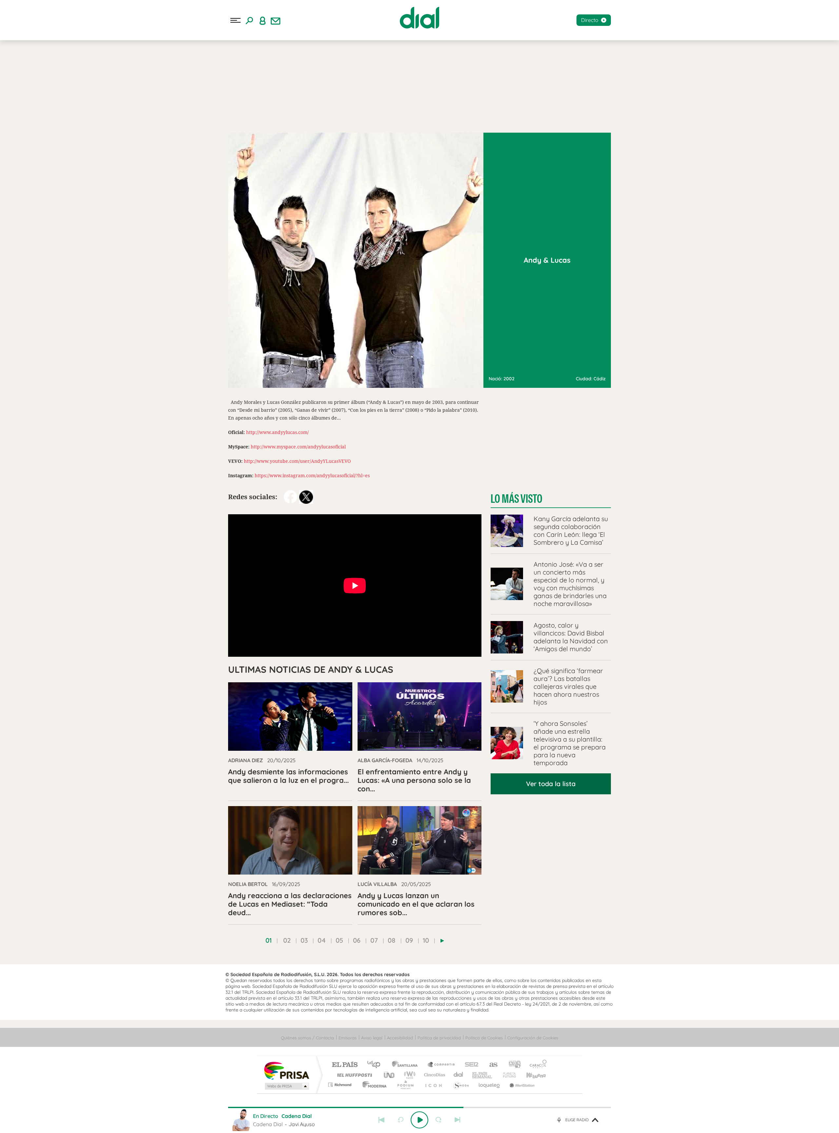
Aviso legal (371, 1037)
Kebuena (530, 1075)
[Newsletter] (275, 20)
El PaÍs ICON (433, 1085)
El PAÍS (344, 1065)
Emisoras (348, 1037)
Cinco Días (433, 1075)
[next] (442, 941)
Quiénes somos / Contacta (307, 1037)
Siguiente (457, 1120)
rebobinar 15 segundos (400, 1120)
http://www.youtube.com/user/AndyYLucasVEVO (297, 461)
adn (512, 1065)
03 (304, 940)
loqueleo (489, 1085)
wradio (408, 1075)
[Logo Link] (419, 18)
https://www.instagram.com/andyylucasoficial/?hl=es (312, 475)
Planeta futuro (506, 1075)
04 (322, 940)
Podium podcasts (405, 1085)
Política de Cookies (484, 1037)
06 (357, 940)
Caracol (536, 1065)
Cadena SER (469, 1065)
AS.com (490, 1065)
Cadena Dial (458, 1075)
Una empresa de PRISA (286, 1070)
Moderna (373, 1085)
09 (409, 940)
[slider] (419, 1107)
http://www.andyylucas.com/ (277, 432)
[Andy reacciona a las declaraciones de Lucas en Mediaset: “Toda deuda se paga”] (290, 840)
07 (374, 940)
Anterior (381, 1120)
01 (268, 940)
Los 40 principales (376, 1065)
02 (287, 940)
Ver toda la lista (551, 784)
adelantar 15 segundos (438, 1120)
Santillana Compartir (441, 1065)
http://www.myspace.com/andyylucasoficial (298, 447)
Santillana (406, 1065)
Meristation (521, 1085)
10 (426, 940)
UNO (389, 1075)
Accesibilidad (400, 1037)
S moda (460, 1085)
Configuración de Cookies (532, 1037)
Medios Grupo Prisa (286, 1086)
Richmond (340, 1085)
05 (339, 940)
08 (392, 940)
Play (419, 1120)
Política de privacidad (439, 1037)
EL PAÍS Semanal (483, 1075)
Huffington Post (353, 1075)
